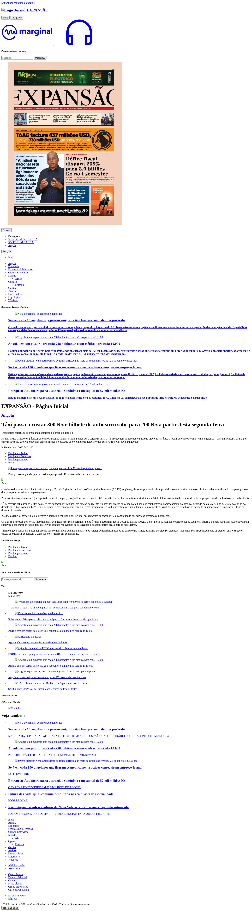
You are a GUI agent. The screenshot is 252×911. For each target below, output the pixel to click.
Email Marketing (17, 895)
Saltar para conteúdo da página (18, 2)
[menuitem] (11, 257)
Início (11, 819)
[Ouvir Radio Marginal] (53, 44)
